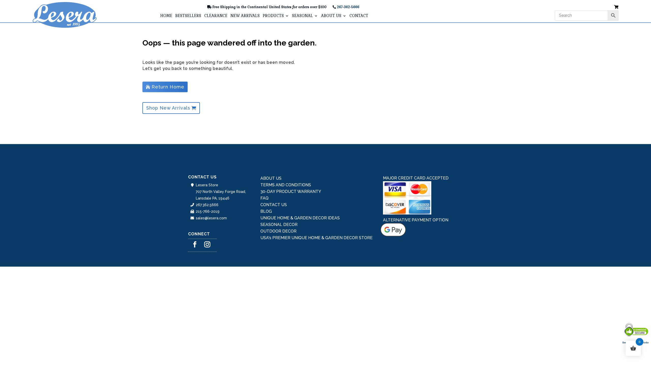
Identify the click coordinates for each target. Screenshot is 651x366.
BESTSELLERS (188, 16)
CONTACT (358, 16)
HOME (166, 16)
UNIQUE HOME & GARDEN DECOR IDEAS (300, 218)
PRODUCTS (273, 16)
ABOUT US (331, 16)
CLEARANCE (215, 16)
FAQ (264, 198)
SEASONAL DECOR (279, 224)
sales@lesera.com (211, 218)
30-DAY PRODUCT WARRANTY (290, 191)
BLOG (266, 211)
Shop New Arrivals (168, 108)
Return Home (168, 86)
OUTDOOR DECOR (278, 231)
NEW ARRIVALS (245, 16)
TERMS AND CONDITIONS (285, 184)
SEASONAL (302, 16)
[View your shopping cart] (616, 7)
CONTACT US (273, 204)
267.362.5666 (207, 205)
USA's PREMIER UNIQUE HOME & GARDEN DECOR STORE (316, 237)
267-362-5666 (348, 7)
